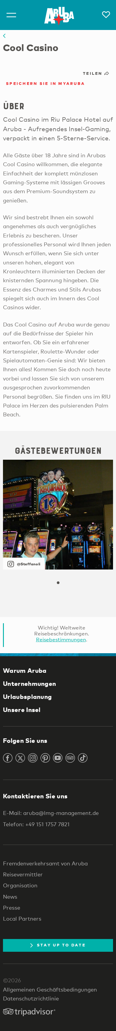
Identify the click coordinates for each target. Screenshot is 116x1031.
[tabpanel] (58, 515)
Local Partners (22, 918)
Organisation (20, 885)
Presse (11, 907)
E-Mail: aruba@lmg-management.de (51, 813)
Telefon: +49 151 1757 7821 (36, 824)
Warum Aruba (24, 670)
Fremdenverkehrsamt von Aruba (45, 863)
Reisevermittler (23, 874)
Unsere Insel (22, 709)
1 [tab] (58, 583)
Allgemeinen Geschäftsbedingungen (50, 989)
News (10, 896)
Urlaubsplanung (27, 696)
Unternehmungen (29, 683)
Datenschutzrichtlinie (31, 998)
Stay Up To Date (61, 945)
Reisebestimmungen (61, 639)
